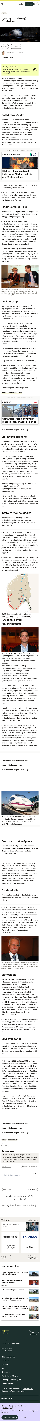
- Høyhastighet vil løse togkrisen (14, 388)
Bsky (3, 1368)
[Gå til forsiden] (3, 4)
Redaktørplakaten (18, 1391)
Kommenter (17, 46)
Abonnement (6, 1398)
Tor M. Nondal (6, 1351)
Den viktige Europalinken (11, 393)
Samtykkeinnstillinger (9, 1376)
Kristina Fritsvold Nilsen (10, 1343)
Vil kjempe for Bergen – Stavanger (15, 430)
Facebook (5, 1361)
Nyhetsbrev (5, 1372)
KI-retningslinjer (7, 1383)
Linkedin (4, 1365)
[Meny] (36, 4)
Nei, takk (23, 1417)
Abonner (29, 4)
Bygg (4, 13)
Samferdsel (12, 1139)
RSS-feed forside (8, 1357)
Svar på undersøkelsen (10, 1417)
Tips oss (33, 1332)
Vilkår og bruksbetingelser (11, 1380)
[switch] (35, 69)
